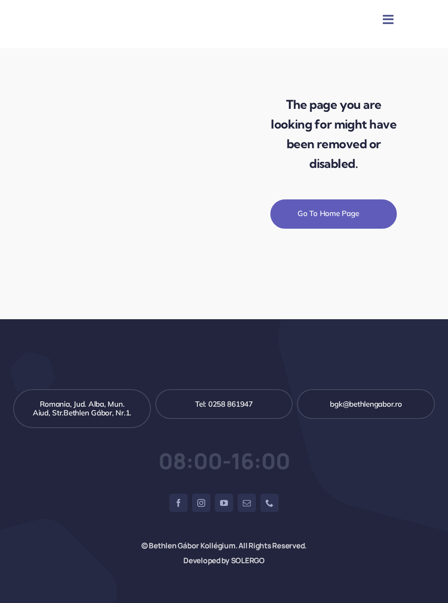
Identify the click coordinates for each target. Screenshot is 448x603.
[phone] (269, 503)
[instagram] (201, 503)
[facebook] (178, 503)
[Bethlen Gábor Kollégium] (159, 8)
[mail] (247, 503)
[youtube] (224, 503)
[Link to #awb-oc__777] (388, 20)
